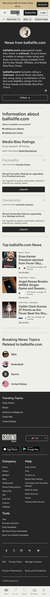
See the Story (24, 272)
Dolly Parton (12, 19)
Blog (4, 479)
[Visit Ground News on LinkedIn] (29, 550)
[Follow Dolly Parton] (19, 19)
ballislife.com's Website (14, 129)
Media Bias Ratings (28, 151)
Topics (28, 498)
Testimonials (7, 483)
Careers (5, 503)
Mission (5, 475)
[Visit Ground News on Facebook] (6, 550)
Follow (23, 97)
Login (43, 12)
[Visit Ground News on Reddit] (38, 550)
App (4, 519)
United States (9, 421)
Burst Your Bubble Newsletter (15, 535)
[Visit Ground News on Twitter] (14, 550)
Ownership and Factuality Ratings (36, 484)
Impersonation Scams (34, 502)
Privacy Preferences (12, 570)
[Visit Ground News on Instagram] (21, 550)
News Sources (31, 494)
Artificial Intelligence (12, 412)
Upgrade (24, 189)
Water (25, 19)
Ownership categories (24, 205)
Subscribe (30, 12)
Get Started (42, 5)
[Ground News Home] (15, 13)
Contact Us (30, 475)
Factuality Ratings (23, 165)
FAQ (27, 471)
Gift (3, 495)
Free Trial (6, 499)
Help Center (30, 467)
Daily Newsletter (9, 527)
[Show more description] (25, 90)
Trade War (7, 416)
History (5, 471)
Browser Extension (10, 523)
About (5, 467)
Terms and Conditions (35, 570)
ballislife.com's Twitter (14, 133)
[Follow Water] (30, 19)
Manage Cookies (33, 562)
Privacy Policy (15, 562)
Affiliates (6, 507)
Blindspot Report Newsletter (14, 531)
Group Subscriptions (11, 487)
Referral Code (31, 490)
